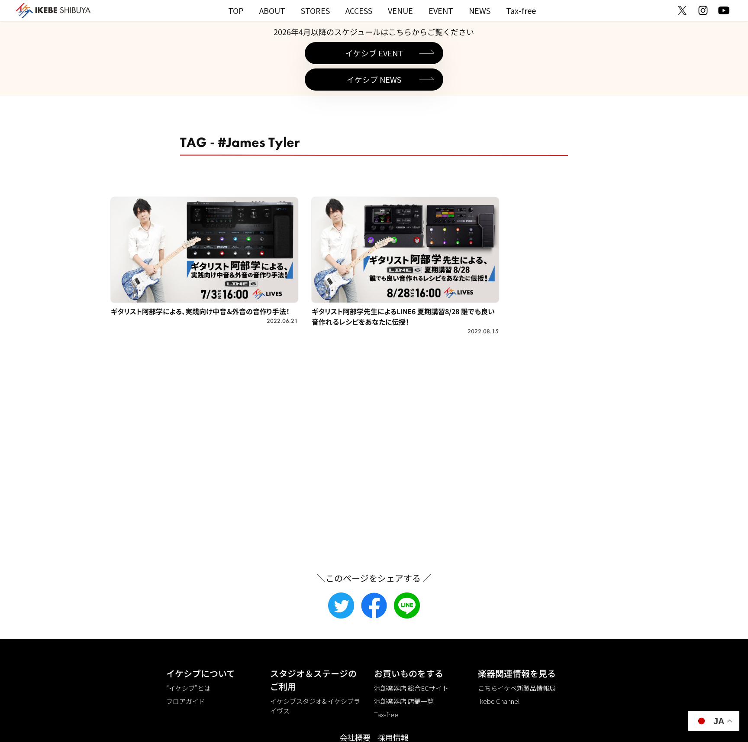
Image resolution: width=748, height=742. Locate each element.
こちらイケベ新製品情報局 (517, 688)
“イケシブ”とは (188, 688)
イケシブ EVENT (374, 53)
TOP (236, 10)
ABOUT (272, 10)
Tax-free (521, 10)
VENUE (400, 10)
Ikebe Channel (499, 701)
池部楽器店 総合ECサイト (411, 688)
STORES (315, 10)
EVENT (441, 10)
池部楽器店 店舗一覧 (404, 701)
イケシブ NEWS (374, 79)
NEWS (479, 10)
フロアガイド (185, 701)
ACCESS (358, 10)
